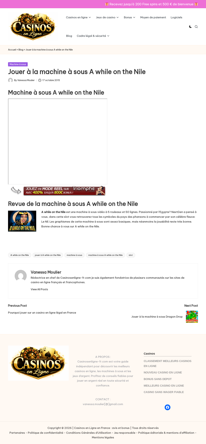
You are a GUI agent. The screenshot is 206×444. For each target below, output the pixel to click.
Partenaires (17, 433)
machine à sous (74, 255)
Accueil (12, 49)
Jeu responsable (124, 433)
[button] (39, 289)
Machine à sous (18, 64)
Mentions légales (103, 437)
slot (131, 255)
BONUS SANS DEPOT (158, 379)
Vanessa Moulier (46, 272)
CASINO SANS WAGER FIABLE (164, 392)
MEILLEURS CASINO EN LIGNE (164, 385)
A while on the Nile (19, 255)
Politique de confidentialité (45, 433)
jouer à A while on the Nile (48, 255)
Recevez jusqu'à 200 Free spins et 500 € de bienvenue (151, 4)
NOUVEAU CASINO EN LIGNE (163, 372)
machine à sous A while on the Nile (105, 255)
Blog (21, 49)
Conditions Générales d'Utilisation (88, 433)
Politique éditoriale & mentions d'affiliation (166, 433)
